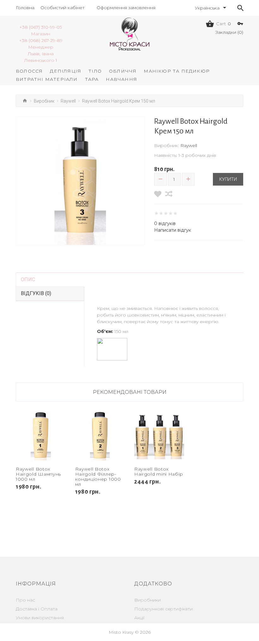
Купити (228, 179)
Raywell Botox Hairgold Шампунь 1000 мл (38, 474)
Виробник (44, 101)
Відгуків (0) (36, 293)
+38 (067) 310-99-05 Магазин (40, 30)
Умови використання (40, 617)
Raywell (68, 101)
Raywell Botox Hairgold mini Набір (158, 471)
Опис (28, 279)
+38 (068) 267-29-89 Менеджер (41, 44)
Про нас (25, 599)
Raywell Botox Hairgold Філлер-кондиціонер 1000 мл (98, 476)
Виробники (147, 599)
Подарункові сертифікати (163, 608)
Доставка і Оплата (36, 608)
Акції (139, 617)
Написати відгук (172, 230)
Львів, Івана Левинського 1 (40, 57)
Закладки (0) (229, 32)
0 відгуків (165, 223)
